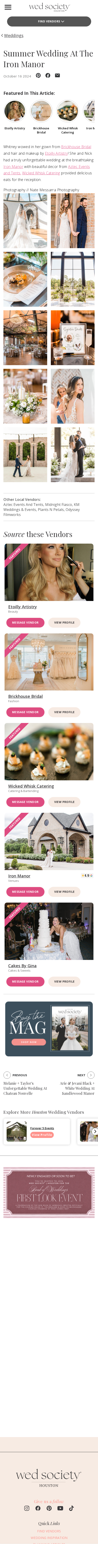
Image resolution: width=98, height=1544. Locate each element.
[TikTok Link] (71, 1508)
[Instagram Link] (26, 1508)
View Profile (64, 623)
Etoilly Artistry (56, 153)
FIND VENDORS (49, 1531)
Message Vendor (25, 623)
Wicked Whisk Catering (41, 172)
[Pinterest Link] (49, 1508)
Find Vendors (49, 21)
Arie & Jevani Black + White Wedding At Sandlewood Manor (77, 1088)
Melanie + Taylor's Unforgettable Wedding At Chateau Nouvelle (25, 1088)
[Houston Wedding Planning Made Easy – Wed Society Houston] (49, 8)
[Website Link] (49, 1489)
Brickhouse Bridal (76, 146)
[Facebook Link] (38, 1508)
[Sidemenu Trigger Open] (8, 7)
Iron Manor (13, 166)
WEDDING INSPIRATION (49, 1538)
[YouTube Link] (60, 1508)
